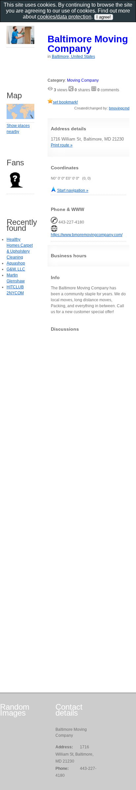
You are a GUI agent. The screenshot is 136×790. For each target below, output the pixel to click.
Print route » (62, 145)
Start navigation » (72, 190)
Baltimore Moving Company (88, 43)
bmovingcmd (119, 108)
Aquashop (16, 263)
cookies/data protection (64, 17)
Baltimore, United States (73, 56)
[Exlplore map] (20, 117)
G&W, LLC (16, 269)
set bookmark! (65, 102)
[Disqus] (88, 419)
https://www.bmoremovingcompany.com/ (86, 234)
